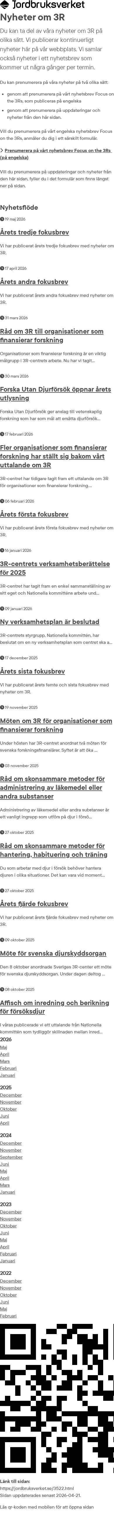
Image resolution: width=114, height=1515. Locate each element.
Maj (3, 1047)
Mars (5, 1061)
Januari (7, 1075)
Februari (8, 1068)
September (11, 1157)
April (4, 1054)
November (10, 1102)
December (11, 1095)
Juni (4, 1116)
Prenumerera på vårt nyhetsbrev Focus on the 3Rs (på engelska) (56, 153)
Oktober (8, 1109)
